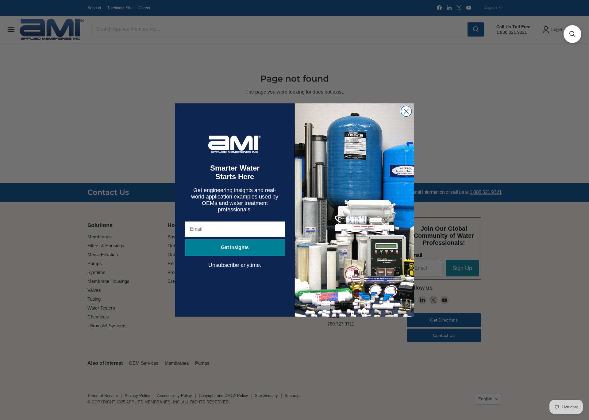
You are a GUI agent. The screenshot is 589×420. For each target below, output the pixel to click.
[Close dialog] (406, 111)
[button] (572, 34)
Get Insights (235, 247)
